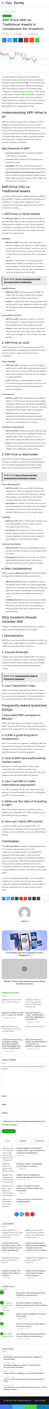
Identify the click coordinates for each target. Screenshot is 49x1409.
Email (4, 1104)
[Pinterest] (21, 898)
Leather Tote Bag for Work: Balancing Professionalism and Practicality (30, 1188)
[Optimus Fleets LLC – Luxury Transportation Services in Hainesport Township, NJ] (36, 1004)
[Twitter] (8, 898)
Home (6, 11)
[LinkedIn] (12, 898)
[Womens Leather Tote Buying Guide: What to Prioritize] (8, 1167)
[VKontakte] (29, 898)
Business (12, 11)
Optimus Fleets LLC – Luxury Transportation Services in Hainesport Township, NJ (34, 1016)
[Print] (38, 898)
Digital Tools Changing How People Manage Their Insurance (35, 1273)
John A (7, 34)
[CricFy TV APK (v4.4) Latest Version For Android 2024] (8, 1327)
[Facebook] (3, 898)
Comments (39, 1141)
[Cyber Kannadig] (15, 3)
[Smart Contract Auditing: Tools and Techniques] (8, 1317)
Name (4, 1096)
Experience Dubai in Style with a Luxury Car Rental (12, 1014)
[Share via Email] (34, 898)
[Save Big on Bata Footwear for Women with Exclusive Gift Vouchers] (8, 1306)
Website (5, 1113)
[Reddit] (25, 898)
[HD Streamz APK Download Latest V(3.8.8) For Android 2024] (8, 1296)
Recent (7, 1141)
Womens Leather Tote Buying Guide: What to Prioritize (11, 1273)
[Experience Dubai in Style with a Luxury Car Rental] (13, 1004)
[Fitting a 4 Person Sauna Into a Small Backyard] (8, 1203)
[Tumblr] (16, 898)
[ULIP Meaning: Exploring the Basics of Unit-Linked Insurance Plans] (8, 1337)
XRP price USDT (28, 94)
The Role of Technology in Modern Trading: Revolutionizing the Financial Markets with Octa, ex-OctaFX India (12, 1044)
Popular (23, 1141)
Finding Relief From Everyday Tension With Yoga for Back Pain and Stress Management (31, 1150)
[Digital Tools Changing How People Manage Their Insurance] (8, 1178)
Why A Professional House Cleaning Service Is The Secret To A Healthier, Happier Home (36, 1043)
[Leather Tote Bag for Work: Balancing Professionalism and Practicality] (8, 1191)
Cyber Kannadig (39, 1400)
